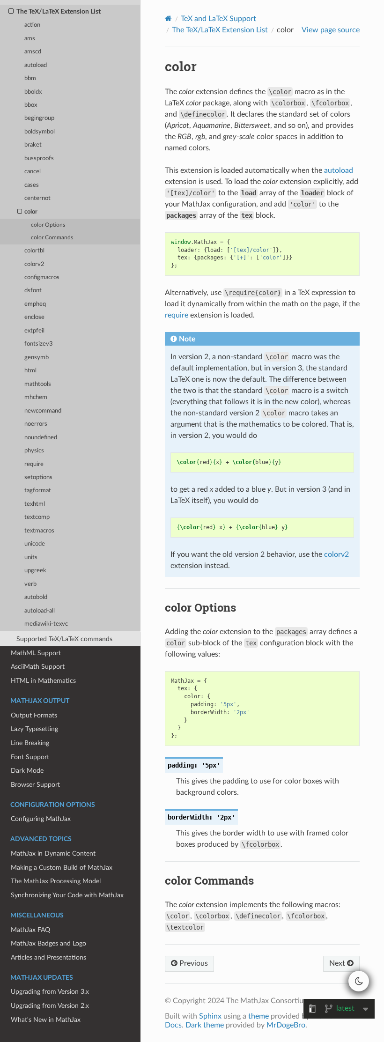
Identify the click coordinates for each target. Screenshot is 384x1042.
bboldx (33, 92)
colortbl (34, 251)
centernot (37, 198)
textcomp (37, 517)
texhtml (34, 504)
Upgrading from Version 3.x (50, 991)
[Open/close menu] (11, 11)
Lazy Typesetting (34, 728)
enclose (34, 317)
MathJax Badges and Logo (48, 943)
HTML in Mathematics (43, 680)
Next (338, 963)
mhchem (35, 397)
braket (33, 145)
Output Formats (34, 715)
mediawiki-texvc (46, 624)
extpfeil (34, 331)
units (30, 557)
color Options (48, 225)
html (30, 371)
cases (31, 185)
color (30, 212)
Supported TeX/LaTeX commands (64, 639)
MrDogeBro (285, 1025)
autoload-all (39, 611)
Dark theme (204, 1025)
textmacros (39, 531)
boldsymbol (39, 132)
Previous (192, 963)
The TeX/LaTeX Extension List (58, 11)
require (34, 464)
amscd (32, 52)
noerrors (35, 424)
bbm (30, 78)
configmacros (41, 277)
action (32, 25)
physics (34, 451)
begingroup (39, 118)
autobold (35, 597)
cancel (32, 172)
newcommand (42, 411)
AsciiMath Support (38, 666)
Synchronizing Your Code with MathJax (67, 895)
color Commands (52, 237)
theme (258, 1016)
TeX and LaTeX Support (218, 18)
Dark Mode (27, 770)
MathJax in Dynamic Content (53, 853)
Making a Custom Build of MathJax (61, 867)
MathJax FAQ (30, 929)
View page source (331, 30)
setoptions (38, 477)
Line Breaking (30, 742)
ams (29, 39)
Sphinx (210, 1016)
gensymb (36, 358)
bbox (30, 105)
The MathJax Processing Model (56, 881)
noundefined (40, 438)
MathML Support (36, 653)
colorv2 (34, 264)
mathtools (37, 384)
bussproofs (39, 158)
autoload (35, 65)
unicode (34, 544)
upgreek (35, 571)
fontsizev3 (38, 344)
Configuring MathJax (41, 818)
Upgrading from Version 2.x (50, 1005)
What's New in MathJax (46, 1019)
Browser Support (35, 784)
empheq (35, 304)
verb (30, 584)
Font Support (30, 757)
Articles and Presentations (48, 957)
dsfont (33, 291)
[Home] (168, 18)
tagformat (37, 491)
